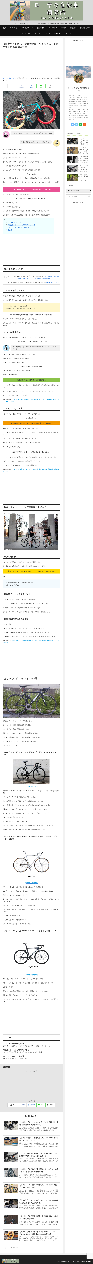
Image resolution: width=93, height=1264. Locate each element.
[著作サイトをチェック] (73, 124)
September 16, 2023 (52, 282)
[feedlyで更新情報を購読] (80, 124)
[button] (50, 86)
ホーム (5, 78)
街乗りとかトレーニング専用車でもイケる (21, 225)
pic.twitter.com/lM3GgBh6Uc (44, 278)
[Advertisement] (31, 62)
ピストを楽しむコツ (14, 222)
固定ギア (11, 78)
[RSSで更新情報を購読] (84, 124)
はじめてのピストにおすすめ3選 (18, 227)
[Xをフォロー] (76, 124)
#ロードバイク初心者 (51, 276)
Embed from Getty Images (10, 513)
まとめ (10, 230)
